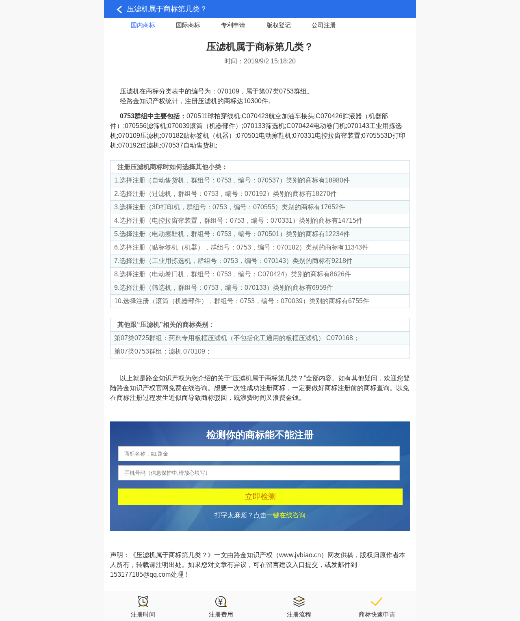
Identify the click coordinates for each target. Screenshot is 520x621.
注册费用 (221, 614)
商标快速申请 (377, 614)
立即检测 (260, 496)
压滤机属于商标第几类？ (167, 9)
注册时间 (143, 614)
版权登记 (278, 25)
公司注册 (324, 25)
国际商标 (188, 25)
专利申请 (233, 25)
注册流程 (299, 614)
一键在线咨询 (286, 515)
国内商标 (143, 25)
